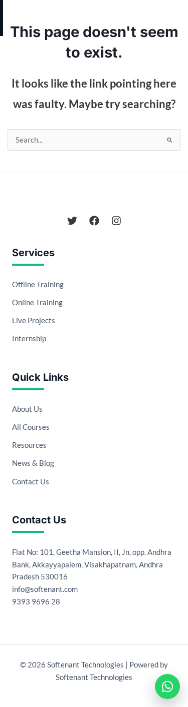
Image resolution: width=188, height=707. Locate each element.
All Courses (31, 426)
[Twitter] (72, 221)
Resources (29, 444)
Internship (29, 338)
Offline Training (38, 284)
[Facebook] (94, 221)
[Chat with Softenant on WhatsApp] (167, 686)
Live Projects (33, 320)
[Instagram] (116, 221)
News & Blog (33, 462)
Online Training (37, 302)
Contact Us (30, 481)
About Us (27, 408)
